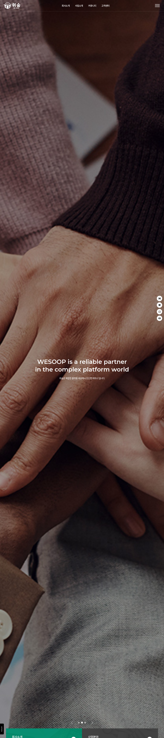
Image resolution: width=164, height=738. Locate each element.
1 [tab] (79, 723)
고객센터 (105, 5)
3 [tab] (85, 723)
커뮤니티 (92, 5)
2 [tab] (82, 723)
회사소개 (66, 5)
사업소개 (79, 5)
